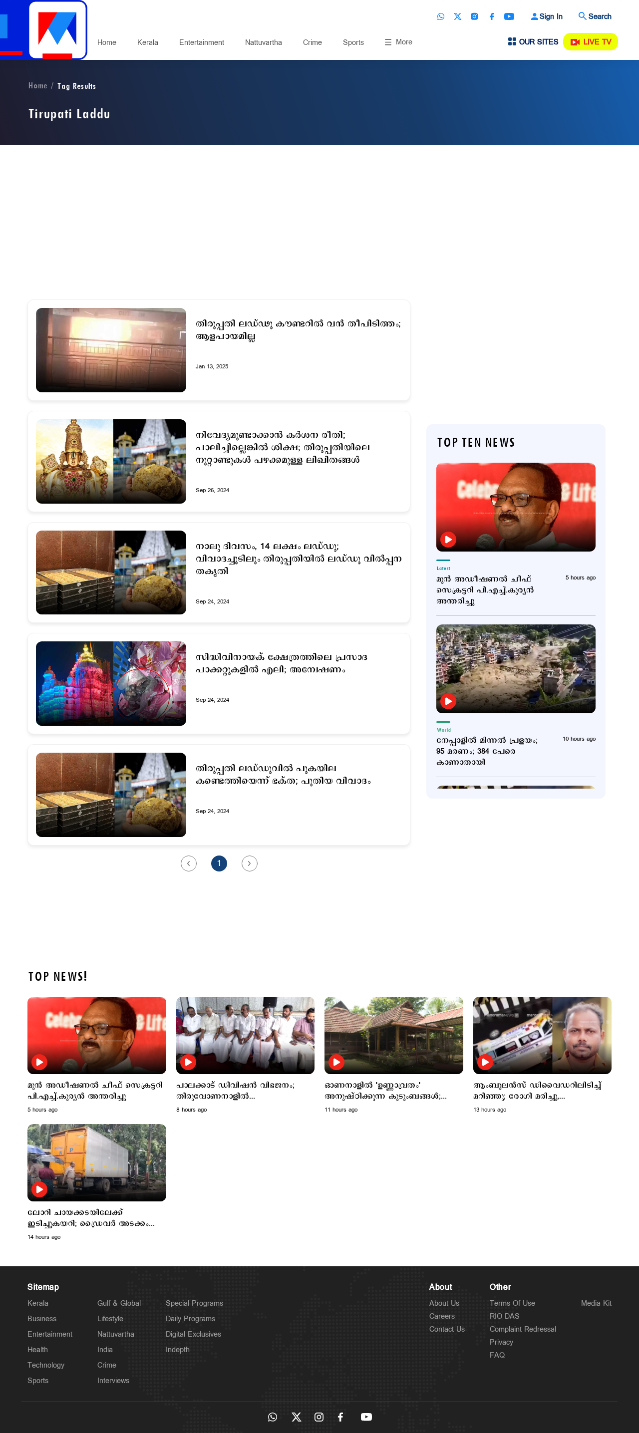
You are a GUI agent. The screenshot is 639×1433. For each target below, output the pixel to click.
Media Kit (596, 1303)
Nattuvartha (263, 42)
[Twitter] (457, 16)
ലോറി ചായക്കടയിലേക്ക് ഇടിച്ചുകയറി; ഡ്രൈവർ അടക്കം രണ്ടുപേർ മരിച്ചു (88, 1218)
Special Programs (194, 1303)
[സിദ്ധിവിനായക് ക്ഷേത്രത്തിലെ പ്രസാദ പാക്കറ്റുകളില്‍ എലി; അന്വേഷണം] (111, 683)
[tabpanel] (96, 1055)
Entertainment (201, 42)
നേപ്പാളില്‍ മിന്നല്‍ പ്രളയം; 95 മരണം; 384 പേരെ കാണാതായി (487, 751)
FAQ (497, 1355)
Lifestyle (110, 1319)
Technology (45, 1365)
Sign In (551, 16)
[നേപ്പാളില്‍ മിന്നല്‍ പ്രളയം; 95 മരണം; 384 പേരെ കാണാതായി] (516, 668)
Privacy (501, 1342)
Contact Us (447, 1329)
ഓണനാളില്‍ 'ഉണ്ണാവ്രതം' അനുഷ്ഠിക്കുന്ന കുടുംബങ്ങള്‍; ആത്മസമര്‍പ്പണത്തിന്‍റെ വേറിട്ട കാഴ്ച (383, 1091)
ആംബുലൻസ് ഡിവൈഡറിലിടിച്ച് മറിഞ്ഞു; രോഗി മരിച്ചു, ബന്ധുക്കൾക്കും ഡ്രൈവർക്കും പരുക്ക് (537, 1091)
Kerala (147, 42)
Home (106, 42)
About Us (444, 1303)
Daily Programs (190, 1319)
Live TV (598, 42)
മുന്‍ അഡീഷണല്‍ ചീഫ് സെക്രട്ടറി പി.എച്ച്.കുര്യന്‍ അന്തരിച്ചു (485, 590)
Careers (442, 1316)
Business (41, 1319)
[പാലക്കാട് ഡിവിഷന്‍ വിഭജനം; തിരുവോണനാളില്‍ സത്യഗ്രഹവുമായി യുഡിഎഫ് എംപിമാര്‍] (245, 1035)
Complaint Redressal (523, 1329)
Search (600, 16)
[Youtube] (509, 16)
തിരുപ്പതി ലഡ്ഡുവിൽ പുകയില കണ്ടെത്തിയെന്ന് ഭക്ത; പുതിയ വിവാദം (283, 775)
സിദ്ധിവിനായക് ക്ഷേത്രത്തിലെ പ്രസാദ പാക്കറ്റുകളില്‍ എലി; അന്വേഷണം (281, 663)
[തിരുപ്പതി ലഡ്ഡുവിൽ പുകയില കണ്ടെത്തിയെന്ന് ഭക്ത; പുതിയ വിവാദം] (111, 795)
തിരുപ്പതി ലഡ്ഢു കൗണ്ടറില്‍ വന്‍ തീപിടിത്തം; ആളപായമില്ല (298, 330)
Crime (312, 42)
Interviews (113, 1381)
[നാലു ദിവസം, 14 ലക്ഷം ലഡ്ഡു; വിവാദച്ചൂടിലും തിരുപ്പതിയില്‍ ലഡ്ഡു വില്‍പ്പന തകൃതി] (111, 573)
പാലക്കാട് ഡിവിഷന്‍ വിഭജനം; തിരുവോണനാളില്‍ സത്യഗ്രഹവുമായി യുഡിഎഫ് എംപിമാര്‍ (235, 1091)
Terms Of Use (512, 1303)
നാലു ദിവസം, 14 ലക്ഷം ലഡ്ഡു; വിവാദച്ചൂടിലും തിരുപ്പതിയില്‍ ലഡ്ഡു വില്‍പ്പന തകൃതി (299, 559)
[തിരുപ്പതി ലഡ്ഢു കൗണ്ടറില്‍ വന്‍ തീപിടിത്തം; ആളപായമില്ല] (111, 350)
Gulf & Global (119, 1303)
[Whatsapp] (440, 16)
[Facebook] (491, 16)
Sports (353, 42)
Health (37, 1350)
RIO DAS (505, 1316)
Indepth (178, 1350)
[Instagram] (474, 16)
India (105, 1350)
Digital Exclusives (193, 1334)
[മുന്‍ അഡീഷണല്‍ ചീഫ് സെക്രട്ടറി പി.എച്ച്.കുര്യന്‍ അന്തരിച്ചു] (516, 507)
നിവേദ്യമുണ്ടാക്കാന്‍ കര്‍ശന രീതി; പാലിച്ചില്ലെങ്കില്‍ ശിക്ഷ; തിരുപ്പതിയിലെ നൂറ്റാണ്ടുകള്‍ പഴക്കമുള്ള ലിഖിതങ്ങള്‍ (283, 448)
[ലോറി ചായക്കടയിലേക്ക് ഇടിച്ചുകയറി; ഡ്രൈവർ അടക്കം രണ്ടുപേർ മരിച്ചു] (96, 1162)
